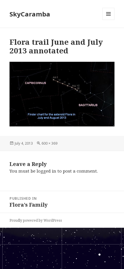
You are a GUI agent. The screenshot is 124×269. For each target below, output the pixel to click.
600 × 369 (49, 143)
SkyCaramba (30, 14)
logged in (46, 171)
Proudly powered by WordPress (36, 220)
